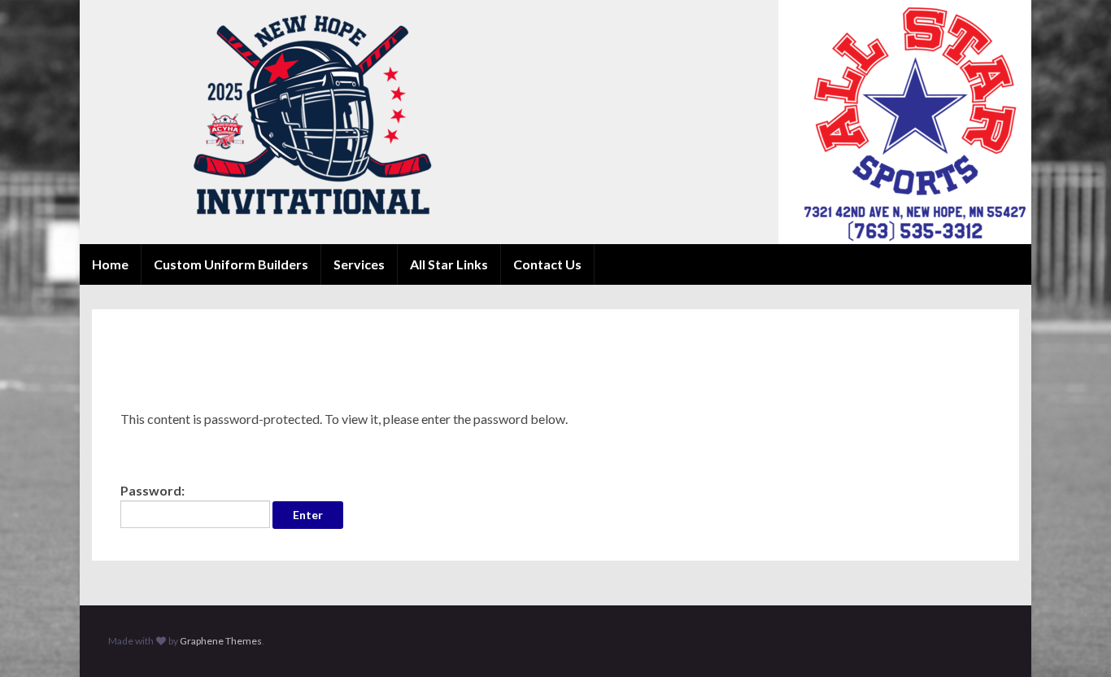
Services (359, 264)
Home (110, 264)
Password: (152, 490)
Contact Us (547, 264)
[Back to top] (1074, 640)
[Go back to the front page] (555, 122)
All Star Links (449, 264)
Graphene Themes (221, 641)
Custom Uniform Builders (231, 264)
